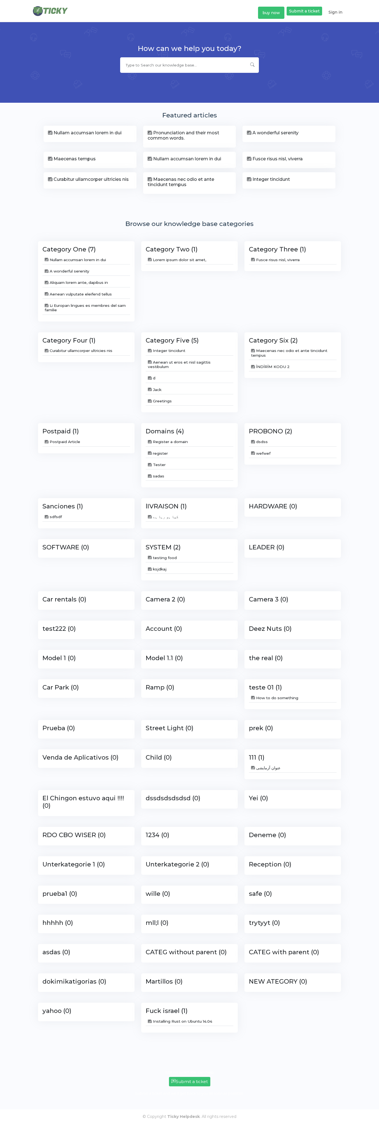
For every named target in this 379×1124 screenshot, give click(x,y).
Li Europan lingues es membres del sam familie (85, 307)
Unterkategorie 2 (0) (177, 864)
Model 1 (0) (59, 658)
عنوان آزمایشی (268, 768)
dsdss (261, 441)
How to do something (276, 698)
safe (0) (260, 893)
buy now (271, 12)
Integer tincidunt (270, 179)
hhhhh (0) (57, 923)
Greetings (162, 401)
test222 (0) (59, 628)
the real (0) (266, 658)
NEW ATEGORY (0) (278, 981)
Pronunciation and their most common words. (183, 135)
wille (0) (158, 893)
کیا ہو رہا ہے (165, 517)
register (160, 453)
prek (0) (261, 728)
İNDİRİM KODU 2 (272, 366)
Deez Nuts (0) (270, 628)
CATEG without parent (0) (186, 952)
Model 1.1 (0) (164, 658)
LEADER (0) (266, 547)
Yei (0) (258, 798)
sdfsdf (55, 517)
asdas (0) (56, 952)
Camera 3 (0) (268, 599)
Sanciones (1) (62, 506)
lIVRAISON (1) (166, 506)
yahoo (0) (56, 1011)
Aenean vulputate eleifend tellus (80, 294)
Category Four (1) (68, 340)
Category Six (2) (273, 340)
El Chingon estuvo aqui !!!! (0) (83, 801)
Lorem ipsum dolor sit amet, (179, 260)
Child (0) (159, 757)
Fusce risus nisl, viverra (277, 158)
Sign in (335, 12)
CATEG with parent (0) (284, 952)
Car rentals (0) (64, 599)
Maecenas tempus (74, 158)
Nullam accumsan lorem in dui (87, 132)
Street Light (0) (169, 728)
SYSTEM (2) (163, 547)
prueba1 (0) (59, 893)
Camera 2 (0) (165, 599)
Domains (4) (165, 431)
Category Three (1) (277, 249)
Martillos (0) (164, 981)
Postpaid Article (64, 441)
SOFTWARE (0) (65, 547)
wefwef (263, 453)
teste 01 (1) (265, 687)
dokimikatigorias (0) (74, 981)
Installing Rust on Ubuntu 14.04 (182, 1021)
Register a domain (170, 441)
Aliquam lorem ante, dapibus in (78, 282)
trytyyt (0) (264, 923)
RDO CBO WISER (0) (74, 835)
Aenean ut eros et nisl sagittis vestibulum (179, 364)
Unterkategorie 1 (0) (73, 864)
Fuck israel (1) (167, 1011)
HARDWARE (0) (273, 506)
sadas (158, 476)
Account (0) (164, 628)
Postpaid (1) (60, 431)
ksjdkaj (159, 569)
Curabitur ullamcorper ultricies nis (90, 179)
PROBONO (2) (270, 431)
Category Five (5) (172, 340)
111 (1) (256, 757)
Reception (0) (270, 864)
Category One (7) (69, 249)
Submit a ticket (304, 11)
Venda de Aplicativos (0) (80, 757)
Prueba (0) (58, 728)
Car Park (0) (60, 687)
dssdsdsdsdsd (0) (173, 798)
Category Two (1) (172, 249)
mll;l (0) (157, 923)
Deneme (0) (267, 835)
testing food (164, 557)
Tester (159, 464)
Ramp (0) (160, 687)
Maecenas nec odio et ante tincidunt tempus (181, 182)
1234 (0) (157, 835)
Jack (156, 389)
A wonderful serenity (275, 132)
